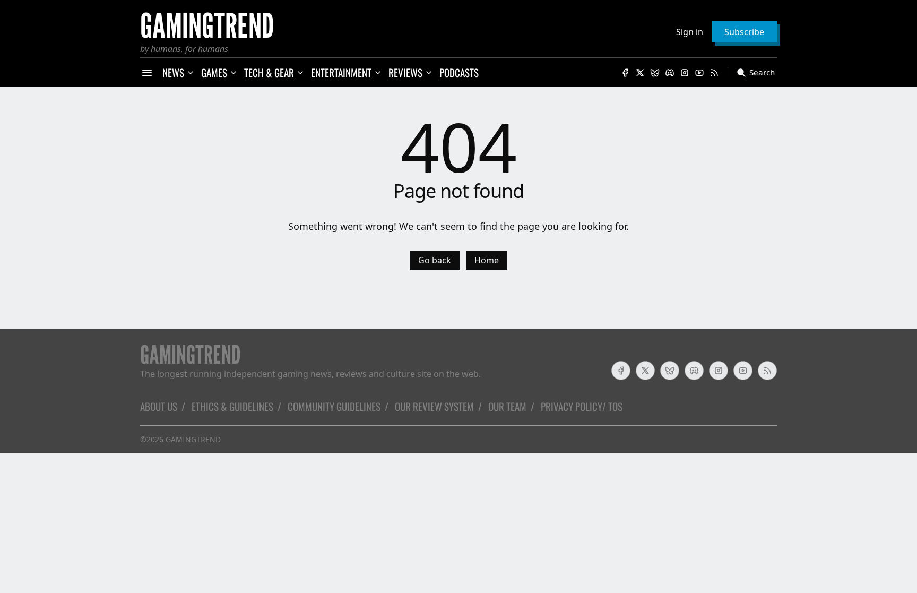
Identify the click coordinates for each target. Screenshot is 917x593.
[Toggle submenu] (190, 72)
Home (486, 260)
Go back (434, 260)
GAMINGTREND (193, 439)
